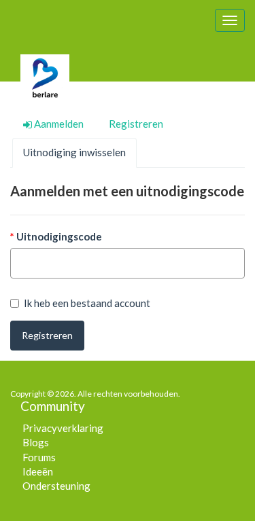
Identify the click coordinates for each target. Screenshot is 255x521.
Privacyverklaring (62, 428)
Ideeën (37, 471)
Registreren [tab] (136, 124)
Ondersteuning (56, 486)
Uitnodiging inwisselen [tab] (74, 152)
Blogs (35, 442)
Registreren (47, 335)
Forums (39, 457)
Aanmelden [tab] (58, 124)
